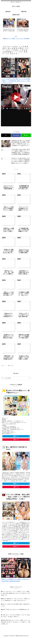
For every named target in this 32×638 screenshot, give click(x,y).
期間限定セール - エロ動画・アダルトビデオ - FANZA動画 (16, 38)
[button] (29, 378)
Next (31, 25)
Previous (1, 25)
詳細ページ (16, 436)
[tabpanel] (9, 25)
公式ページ (16, 439)
